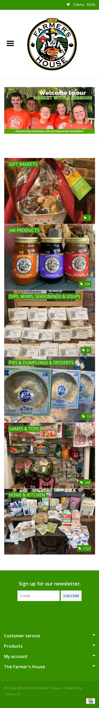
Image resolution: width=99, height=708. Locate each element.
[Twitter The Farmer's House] (49, 612)
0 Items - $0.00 (84, 4)
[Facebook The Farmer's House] (40, 612)
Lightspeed (12, 694)
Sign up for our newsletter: (50, 584)
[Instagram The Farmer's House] (59, 612)
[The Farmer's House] (60, 43)
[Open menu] (10, 43)
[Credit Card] (89, 700)
